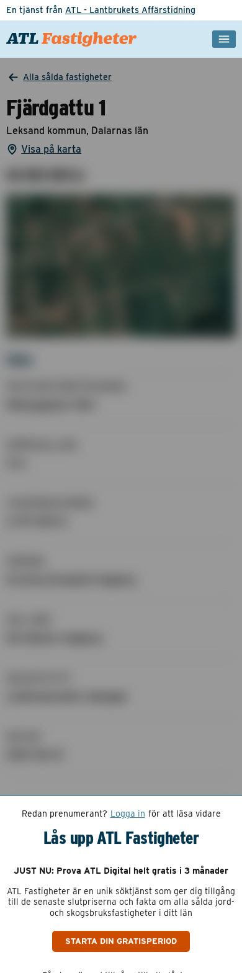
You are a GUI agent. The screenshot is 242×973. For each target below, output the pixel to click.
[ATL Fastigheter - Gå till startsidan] (71, 39)
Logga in (127, 813)
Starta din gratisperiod (121, 941)
